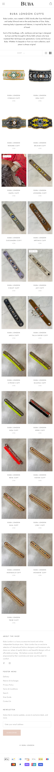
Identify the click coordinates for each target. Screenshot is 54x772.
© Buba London (27, 745)
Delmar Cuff (40, 146)
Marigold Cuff (14, 573)
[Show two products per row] (50, 53)
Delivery (6, 676)
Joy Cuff (40, 288)
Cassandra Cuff (14, 240)
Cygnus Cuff (14, 98)
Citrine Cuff (14, 383)
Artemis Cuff (40, 240)
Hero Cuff (40, 430)
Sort (20, 53)
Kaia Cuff (14, 525)
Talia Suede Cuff (40, 335)
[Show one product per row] (46, 53)
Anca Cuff (14, 335)
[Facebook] (4, 663)
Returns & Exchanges (10, 680)
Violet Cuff (13, 288)
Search (5, 693)
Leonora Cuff (40, 193)
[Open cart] (51, 3)
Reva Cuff (14, 478)
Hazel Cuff (14, 193)
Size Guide (7, 697)
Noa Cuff (14, 430)
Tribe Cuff (14, 620)
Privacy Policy (8, 685)
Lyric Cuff (40, 525)
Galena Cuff (40, 383)
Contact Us (7, 701)
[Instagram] (10, 663)
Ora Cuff (40, 98)
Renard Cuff (14, 146)
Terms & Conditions (10, 689)
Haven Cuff (40, 478)
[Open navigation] (3, 4)
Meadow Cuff (40, 573)
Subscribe (12, 733)
